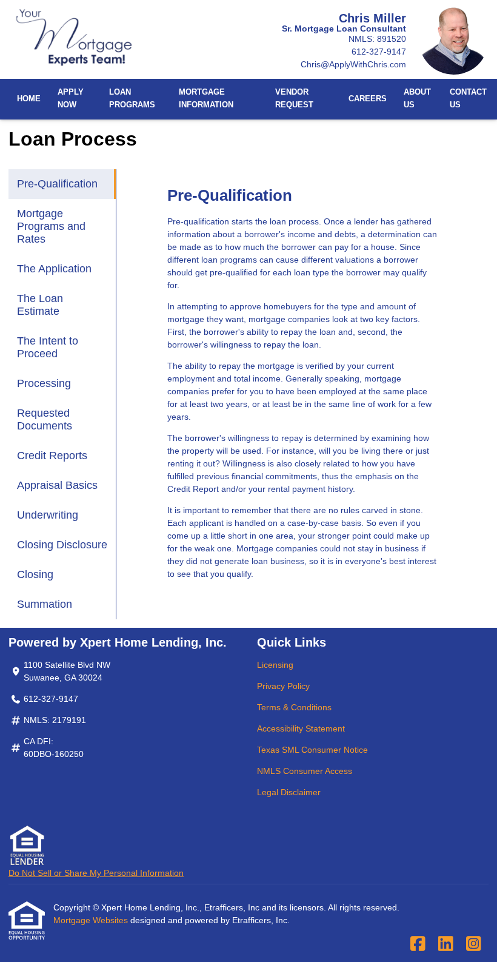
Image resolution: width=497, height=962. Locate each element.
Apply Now (71, 98)
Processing (44, 383)
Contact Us (468, 98)
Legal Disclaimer (289, 792)
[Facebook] (418, 944)
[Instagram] (473, 944)
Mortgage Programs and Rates (51, 226)
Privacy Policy (283, 686)
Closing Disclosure (62, 545)
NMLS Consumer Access (304, 771)
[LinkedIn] (445, 944)
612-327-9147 (379, 51)
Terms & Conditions (294, 707)
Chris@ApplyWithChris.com (353, 64)
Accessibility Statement (301, 728)
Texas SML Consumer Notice (312, 750)
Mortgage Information (206, 98)
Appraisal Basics (57, 485)
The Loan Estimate (40, 304)
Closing (35, 574)
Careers (368, 99)
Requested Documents (44, 419)
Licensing (275, 665)
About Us (417, 98)
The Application (54, 269)
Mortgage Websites (91, 920)
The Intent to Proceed (47, 347)
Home (29, 99)
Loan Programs (132, 98)
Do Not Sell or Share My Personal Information (96, 873)
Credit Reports (52, 455)
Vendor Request (294, 98)
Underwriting (47, 515)
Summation (44, 604)
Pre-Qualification (57, 184)
